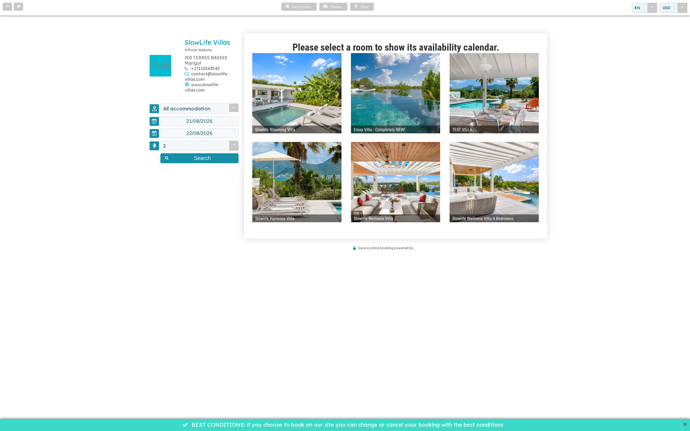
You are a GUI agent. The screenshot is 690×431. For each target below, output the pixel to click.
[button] (7, 7)
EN (637, 7)
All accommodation (187, 108)
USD (666, 7)
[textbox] (199, 121)
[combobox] (644, 8)
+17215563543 (205, 68)
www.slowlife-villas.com (202, 87)
